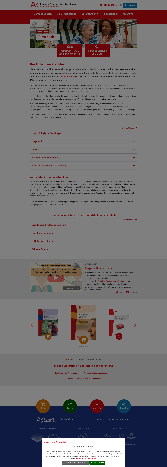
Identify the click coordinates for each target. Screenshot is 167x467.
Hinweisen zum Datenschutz (85, 458)
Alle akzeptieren (97, 463)
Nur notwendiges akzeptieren (75, 463)
